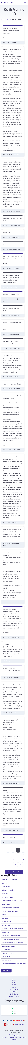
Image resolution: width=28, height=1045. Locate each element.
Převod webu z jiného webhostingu (12, 936)
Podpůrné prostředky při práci (10, 939)
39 (23, 860)
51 (15, 864)
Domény (14, 982)
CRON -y (4, 883)
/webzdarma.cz (14, 996)
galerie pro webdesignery (9, 946)
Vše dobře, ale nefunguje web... (10, 907)
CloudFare (5, 918)
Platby (4, 915)
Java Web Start (6, 925)
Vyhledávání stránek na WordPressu (12, 943)
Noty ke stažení (6, 957)
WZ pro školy (14, 989)
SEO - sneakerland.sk (8, 897)
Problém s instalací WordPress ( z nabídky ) (14, 964)
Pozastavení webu (7, 922)
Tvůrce (14, 985)
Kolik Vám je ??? (6, 886)
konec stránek (6, 904)
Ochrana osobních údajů (9, 1037)
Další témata (6, 970)
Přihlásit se (14, 994)
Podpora (14, 987)
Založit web (14, 992)
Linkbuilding (5, 932)
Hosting (14, 980)
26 (13, 860)
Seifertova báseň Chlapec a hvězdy (11, 900)
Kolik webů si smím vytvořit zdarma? (12, 929)
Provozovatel (22, 1037)
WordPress (5, 893)
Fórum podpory (6, 19)
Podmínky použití (14, 1035)
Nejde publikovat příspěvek (9, 879)
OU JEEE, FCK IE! (6, 960)
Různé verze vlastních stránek (10, 911)
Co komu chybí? (6, 950)
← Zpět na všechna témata (14, 872)
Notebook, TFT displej (8, 953)
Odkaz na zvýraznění (8, 890)
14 (23, 855)
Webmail (14, 1040)
